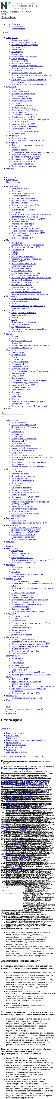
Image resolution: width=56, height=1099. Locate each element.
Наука (9, 240)
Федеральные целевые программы (26, 259)
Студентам (16, 24)
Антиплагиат (12, 798)
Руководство (17, 359)
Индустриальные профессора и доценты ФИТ (31, 560)
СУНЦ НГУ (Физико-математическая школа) (31, 214)
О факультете (12, 548)
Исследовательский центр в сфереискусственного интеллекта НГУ (26, 290)
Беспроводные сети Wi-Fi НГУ (25, 115)
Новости (15, 336)
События (15, 338)
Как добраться (17, 376)
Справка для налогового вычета (25, 131)
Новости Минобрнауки (21, 348)
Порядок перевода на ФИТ (23, 667)
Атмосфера (11, 310)
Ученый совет (17, 555)
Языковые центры (19, 203)
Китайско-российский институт (25, 228)
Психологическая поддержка (24, 126)
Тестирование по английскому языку (27, 611)
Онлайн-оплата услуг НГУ (23, 117)
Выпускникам (12, 136)
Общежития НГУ (19, 670)
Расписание (16, 89)
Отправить (6, 912)
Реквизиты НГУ (18, 364)
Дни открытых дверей (21, 63)
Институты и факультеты (22, 193)
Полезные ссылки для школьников (26, 73)
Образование (12, 186)
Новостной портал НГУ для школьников (29, 84)
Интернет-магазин (19, 369)
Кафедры (15, 569)
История (15, 399)
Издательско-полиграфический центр (28, 401)
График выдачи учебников (23, 593)
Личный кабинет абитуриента (24, 44)
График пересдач (18, 625)
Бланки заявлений (19, 630)
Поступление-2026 (19, 40)
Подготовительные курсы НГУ (25, 205)
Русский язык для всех (21, 207)
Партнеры (10, 168)
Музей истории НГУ (20, 390)
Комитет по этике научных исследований (29, 294)
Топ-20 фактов (17, 352)
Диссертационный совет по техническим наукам (33, 686)
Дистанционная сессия (21, 635)
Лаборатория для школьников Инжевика (29, 672)
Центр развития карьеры (22, 101)
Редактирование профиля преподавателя (29, 646)
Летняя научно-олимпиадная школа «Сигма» (31, 674)
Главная (9, 546)
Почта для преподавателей (23, 639)
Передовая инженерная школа (24, 275)
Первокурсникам (19, 96)
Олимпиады (11, 695)
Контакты (10, 408)
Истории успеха (18, 138)
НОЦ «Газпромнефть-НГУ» (23, 263)
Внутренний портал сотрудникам (26, 154)
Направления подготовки (22, 567)
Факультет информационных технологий (24, 709)
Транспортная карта (20, 607)
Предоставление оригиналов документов (29, 600)
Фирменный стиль (19, 366)
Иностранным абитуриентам (24, 56)
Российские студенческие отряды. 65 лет (29, 329)
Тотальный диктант (20, 324)
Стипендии (16, 103)
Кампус (14, 317)
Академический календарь (23, 198)
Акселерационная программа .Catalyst (28, 305)
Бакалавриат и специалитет (23, 42)
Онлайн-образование (20, 196)
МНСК (14, 252)
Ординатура (16, 54)
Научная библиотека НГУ (22, 98)
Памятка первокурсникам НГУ (25, 595)
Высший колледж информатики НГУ (28, 219)
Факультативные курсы (21, 129)
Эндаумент (16, 392)
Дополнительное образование (24, 200)
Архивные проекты (20, 404)
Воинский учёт (18, 133)
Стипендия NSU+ (19, 47)
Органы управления (20, 362)
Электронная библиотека (22, 224)
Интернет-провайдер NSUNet (24, 110)
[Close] (2, 915)
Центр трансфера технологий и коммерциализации (25, 299)
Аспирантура (17, 52)
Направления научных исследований (28, 245)
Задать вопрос (7, 729)
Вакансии (15, 147)
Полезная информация (21, 628)
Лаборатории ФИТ (19, 679)
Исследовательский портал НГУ (25, 247)
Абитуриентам (17, 658)
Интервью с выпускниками (23, 562)
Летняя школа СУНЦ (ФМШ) (24, 217)
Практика (15, 572)
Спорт (14, 320)
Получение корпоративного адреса (27, 604)
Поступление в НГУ (20, 189)
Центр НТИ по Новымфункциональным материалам (24, 281)
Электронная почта (20, 91)
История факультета (20, 553)
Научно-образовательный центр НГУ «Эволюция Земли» (28, 234)
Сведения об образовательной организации (30, 371)
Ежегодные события (20, 315)
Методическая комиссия (22, 558)
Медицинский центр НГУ (23, 124)
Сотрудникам (17, 26)
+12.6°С (4, 33)
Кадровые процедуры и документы (27, 145)
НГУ (8, 707)
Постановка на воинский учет (24, 602)
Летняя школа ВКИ (20, 221)
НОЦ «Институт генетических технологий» (31, 277)
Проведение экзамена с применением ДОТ (30, 644)
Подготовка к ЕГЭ (19, 61)
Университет (12, 350)
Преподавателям (18, 29)
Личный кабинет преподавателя (25, 157)
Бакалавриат (17, 660)
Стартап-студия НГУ (20, 308)
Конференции (17, 249)
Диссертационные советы (23, 256)
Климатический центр (21, 268)
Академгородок (18, 373)
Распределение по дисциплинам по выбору (30, 623)
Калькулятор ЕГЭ (19, 59)
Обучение (10, 565)
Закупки (15, 394)
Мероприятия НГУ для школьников (27, 66)
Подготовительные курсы (23, 68)
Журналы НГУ (17, 261)
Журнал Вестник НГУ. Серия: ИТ (26, 681)
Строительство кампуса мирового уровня (29, 380)
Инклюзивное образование (23, 210)
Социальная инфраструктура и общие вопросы (32, 152)
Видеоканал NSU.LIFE (21, 341)
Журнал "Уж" (17, 343)
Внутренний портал (20, 649)
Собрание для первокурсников (25, 581)
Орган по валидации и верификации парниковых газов (25, 271)
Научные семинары (20, 684)
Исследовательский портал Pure (25, 651)
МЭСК (14, 254)
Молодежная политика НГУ (23, 312)
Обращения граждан (15, 803)
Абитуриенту (12, 37)
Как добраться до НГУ (21, 609)
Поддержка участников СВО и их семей (29, 406)
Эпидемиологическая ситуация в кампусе (30, 345)
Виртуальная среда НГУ (22, 108)
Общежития (16, 70)
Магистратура (17, 49)
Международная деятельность (24, 383)
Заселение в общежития (22, 597)
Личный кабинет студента (23, 94)
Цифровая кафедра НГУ (22, 238)
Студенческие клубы (20, 327)
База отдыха (16, 331)
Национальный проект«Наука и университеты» (22, 285)
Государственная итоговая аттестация (28, 574)
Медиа (9, 334)
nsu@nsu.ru (17, 844)
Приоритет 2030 (18, 355)
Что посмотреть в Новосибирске (25, 322)
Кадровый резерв (19, 150)
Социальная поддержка (21, 105)
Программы (16, 191)
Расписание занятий (20, 616)
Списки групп (17, 618)
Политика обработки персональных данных (20, 831)
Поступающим (12, 656)
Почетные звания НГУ (21, 387)
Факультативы (17, 576)
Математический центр (21, 266)
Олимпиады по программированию (27, 698)
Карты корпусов (18, 112)
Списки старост (18, 621)
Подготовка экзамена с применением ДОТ (30, 642)
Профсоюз (16, 397)
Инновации (11, 296)
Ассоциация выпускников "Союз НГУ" (29, 140)
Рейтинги (15, 357)
